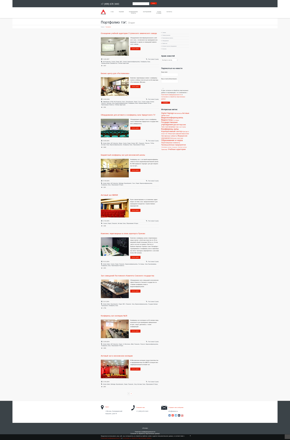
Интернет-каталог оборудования (169, 46)
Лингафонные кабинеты (169, 136)
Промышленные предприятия (109, 63)
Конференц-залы (145, 62)
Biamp (135, 102)
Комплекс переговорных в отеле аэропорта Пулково (123, 233)
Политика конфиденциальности (145, 432)
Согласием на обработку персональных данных (137, 438)
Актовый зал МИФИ (109, 195)
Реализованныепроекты (133, 12)
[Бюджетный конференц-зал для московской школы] (115, 168)
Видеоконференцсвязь (133, 62)
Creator (113, 62)
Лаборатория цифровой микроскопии (178, 134)
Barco (123, 102)
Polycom (103, 103)
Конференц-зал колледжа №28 (114, 316)
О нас (112, 12)
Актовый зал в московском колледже (117, 356)
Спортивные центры (166, 147)
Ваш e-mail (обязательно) (169, 79)
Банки (167, 116)
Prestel (125, 62)
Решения (121, 12)
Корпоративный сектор (145, 103)
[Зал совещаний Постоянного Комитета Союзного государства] (115, 289)
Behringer (121, 183)
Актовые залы (105, 145)
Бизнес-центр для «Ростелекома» (115, 73)
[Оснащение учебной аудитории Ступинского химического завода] (115, 46)
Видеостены (167, 120)
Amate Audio (106, 143)
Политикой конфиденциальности (171, 95)
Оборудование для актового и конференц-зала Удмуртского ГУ (128, 115)
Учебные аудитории (123, 63)
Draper (117, 62)
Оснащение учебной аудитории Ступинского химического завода (129, 33)
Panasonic (141, 143)
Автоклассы (178, 113)
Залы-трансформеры (150, 264)
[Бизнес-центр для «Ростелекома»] (115, 86)
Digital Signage (167, 113)
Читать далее (135, 48)
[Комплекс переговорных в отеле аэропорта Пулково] (115, 246)
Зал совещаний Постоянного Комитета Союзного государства (127, 276)
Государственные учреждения (169, 123)
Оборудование (147, 12)
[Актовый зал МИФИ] (115, 208)
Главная (102, 27)
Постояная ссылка (153, 59)
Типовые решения (166, 35)
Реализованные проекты (167, 38)
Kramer (152, 102)
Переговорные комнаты (107, 105)
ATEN (111, 102)
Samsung (109, 103)
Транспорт (164, 150)
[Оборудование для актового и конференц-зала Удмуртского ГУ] (115, 128)
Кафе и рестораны (181, 127)
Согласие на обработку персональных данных (145, 434)
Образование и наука (139, 145)
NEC (121, 62)
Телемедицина (174, 147)
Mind (132, 344)
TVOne (152, 143)
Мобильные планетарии (176, 138)
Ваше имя (164, 72)
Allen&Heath (106, 102)
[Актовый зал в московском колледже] (115, 369)
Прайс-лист (164, 43)
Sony (113, 103)
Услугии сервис (158, 12)
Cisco (139, 102)
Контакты (169, 12)
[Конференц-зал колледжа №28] (115, 329)
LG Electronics (126, 344)
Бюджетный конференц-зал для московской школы (123, 155)
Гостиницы (141, 264)
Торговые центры (182, 147)
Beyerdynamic (129, 102)
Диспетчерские (179, 124)
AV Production (107, 62)
